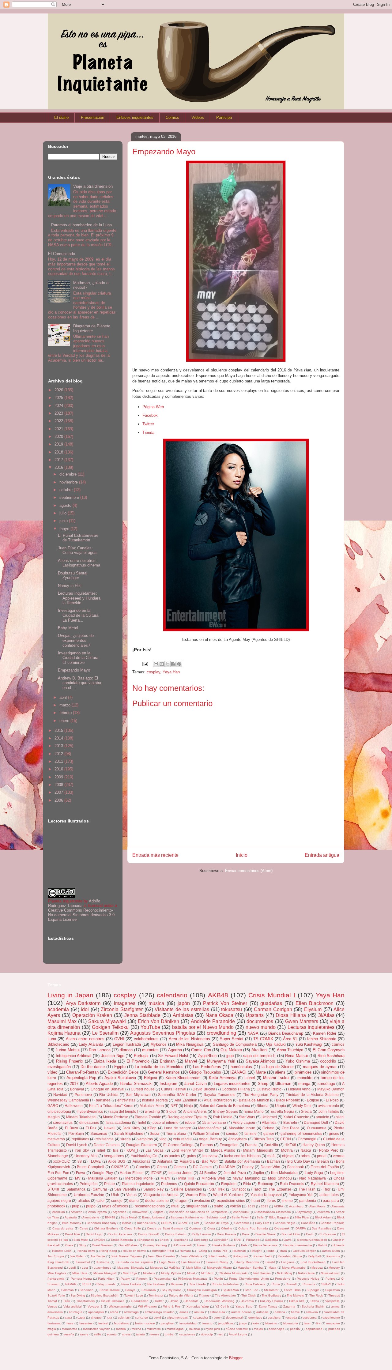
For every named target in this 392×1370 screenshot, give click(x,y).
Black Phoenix (288, 1100)
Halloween (74, 1106)
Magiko (53, 1117)
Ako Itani (259, 1050)
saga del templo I (124, 1111)
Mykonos (158, 1044)
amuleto (322, 1117)
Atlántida (269, 1122)
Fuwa (80, 1173)
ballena (280, 1312)
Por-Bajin (76, 1133)
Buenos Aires (146, 1223)
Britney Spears (225, 1111)
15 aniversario (214, 1122)
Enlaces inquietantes (134, 117)
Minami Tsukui (276, 1077)
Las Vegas (154, 1150)
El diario (61, 117)
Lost (85, 1267)
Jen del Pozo (235, 1173)
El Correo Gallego (178, 1145)
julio (63, 513)
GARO (52, 1106)
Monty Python (171, 1273)
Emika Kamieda (122, 1239)
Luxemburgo (102, 1267)
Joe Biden (77, 1256)
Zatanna (289, 1306)
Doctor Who (271, 1167)
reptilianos (80, 1139)
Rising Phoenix (69, 1061)
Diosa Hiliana (291, 1015)
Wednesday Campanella (68, 1100)
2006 (59, 800)
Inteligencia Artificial (74, 1055)
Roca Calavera (255, 1284)
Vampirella (332, 1301)
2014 (59, 738)
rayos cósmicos (115, 1206)
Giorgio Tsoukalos (205, 1072)
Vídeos (197, 117)
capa (68, 1317)
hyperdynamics (90, 1111)
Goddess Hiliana (236, 1089)
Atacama (323, 1212)
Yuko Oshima (297, 1061)
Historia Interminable (297, 1245)
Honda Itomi (86, 1250)
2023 (59, 413)
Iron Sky (82, 1150)
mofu (271, 1156)
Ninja (188, 1106)
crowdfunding (221, 1033)
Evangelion (229, 1145)
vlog (163, 1139)
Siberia (263, 1106)
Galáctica (271, 1239)
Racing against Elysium (187, 1117)
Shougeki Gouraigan (202, 1290)
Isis (116, 1150)
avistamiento (328, 1106)
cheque (96, 1317)
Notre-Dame (306, 1273)
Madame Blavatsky (130, 1267)
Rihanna (177, 1284)
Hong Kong (108, 1250)
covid (157, 1317)
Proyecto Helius (308, 1278)
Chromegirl (307, 1139)
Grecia (306, 1111)
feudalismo (121, 1323)
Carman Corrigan (273, 1009)
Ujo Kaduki (276, 1044)
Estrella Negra (282, 1111)
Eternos (206, 1145)
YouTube (150, 1027)
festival (103, 1323)
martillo (121, 1328)
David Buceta (204, 1089)
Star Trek (217, 1189)
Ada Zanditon (186, 1100)
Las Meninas (190, 1262)
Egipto (120, 1066)
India (270, 1250)
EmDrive (99, 1239)
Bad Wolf (209, 1161)
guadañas (271, 1003)
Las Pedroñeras (207, 1066)
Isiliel (100, 1150)
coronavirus (63, 1122)
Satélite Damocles (186, 1189)
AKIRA (278, 1206)
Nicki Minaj (284, 1273)
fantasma (54, 1323)
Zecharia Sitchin (313, 1306)
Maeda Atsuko (223, 1150)
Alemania (338, 1206)
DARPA (301, 1228)
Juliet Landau (217, 1256)
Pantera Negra (81, 1278)
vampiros (145, 1139)
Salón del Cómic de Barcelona (224, 1106)
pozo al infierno (166, 1122)
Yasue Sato (244, 1306)
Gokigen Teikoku (110, 1027)
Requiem (228, 1184)
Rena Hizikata (131, 1284)
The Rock (316, 1295)
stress (126, 1334)
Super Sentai (231, 1039)
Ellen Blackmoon (315, 1003)
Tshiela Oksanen (113, 1301)
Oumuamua (316, 1128)
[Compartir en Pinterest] (179, 664)
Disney (248, 1167)
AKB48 (218, 995)
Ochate (268, 1128)
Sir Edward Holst (173, 1055)
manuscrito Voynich (96, 1328)
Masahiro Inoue (242, 1128)
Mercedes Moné (139, 1178)
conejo (117, 1201)
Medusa (317, 1267)
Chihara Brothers (106, 1228)
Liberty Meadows (247, 1262)
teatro (218, 1206)
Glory (82, 1245)
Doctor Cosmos (106, 1145)
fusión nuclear (145, 1323)
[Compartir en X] (167, 664)
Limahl (270, 1262)
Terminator (156, 1295)
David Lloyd (94, 1234)
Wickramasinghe (120, 1306)
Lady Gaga (314, 1173)
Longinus (287, 1262)
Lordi (72, 1267)
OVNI (119, 1039)
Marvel (191, 1061)
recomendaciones (150, 1206)
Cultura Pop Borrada (253, 1228)
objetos (288, 1156)
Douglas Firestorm (141, 1145)
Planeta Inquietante (138, 1184)
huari (255, 1201)
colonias (124, 1317)
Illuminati (239, 1250)
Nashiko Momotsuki (233, 1273)
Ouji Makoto (231, 1050)
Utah (115, 1195)
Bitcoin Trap (263, 1139)
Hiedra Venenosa (265, 1245)
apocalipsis (96, 1312)
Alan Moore (317, 1206)
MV (78, 1178)
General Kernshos (164, 1072)
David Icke (72, 1234)
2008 (59, 784)
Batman (273, 1161)
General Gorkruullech (312, 1239)
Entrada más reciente (155, 855)
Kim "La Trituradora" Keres (111, 1106)
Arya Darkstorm (83, 1003)
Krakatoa (102, 1262)
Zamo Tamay (268, 1306)
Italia (283, 1250)
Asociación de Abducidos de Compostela (198, 1212)
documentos (260, 1021)
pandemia (307, 1201)
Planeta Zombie (148, 1117)
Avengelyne (90, 1217)
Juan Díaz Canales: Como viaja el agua (77, 550)
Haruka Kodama (223, 1245)
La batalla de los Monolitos (159, 1066)
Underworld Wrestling (220, 1301)
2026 (59, 390)
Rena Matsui (296, 1055)
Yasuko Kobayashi (266, 1195)
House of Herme (134, 1250)
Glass (69, 1245)
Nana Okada (219, 1015)
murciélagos (175, 1328)
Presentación (92, 117)
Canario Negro (285, 1223)
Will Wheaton (147, 1306)
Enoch (164, 1239)
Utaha (315, 1301)
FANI (237, 1239)
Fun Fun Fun (58, 1173)
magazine (333, 1323)
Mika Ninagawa (189, 1044)
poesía (295, 1328)
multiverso (154, 1328)
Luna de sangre (177, 1128)
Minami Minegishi (258, 1150)
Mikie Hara (79, 1273)
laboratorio (290, 1323)
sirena (125, 1139)
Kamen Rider (324, 1033)
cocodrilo (328, 1061)
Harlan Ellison (132, 1173)
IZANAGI (238, 1072)
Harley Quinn (314, 1145)
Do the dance (93, 1066)
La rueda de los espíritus (134, 1262)
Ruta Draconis (292, 1184)
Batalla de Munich (254, 1100)
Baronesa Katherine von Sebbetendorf (198, 1217)
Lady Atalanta (91, 1044)
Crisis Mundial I (271, 995)
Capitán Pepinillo (333, 1223)
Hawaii (109, 1128)
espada (291, 1317)
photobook (56, 1206)
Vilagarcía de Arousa (161, 1195)
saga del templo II (259, 1055)
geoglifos (167, 1323)
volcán (235, 1206)
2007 (59, 792)
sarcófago (326, 1083)
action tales (329, 1195)
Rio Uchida (108, 1095)
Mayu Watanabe (294, 1267)
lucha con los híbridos (242, 1156)
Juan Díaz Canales (161, 1256)
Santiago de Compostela (235, 1044)
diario (134, 1201)
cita (109, 1317)
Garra (288, 1239)
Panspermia (55, 1278)
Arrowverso (140, 1212)
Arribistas (183, 1015)
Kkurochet (83, 1262)
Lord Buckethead (313, 1262)
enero (64, 720)
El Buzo (71, 1128)
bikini (340, 1117)
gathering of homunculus (301, 1133)
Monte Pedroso (115, 1117)
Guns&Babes (128, 1245)
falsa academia (118, 1122)
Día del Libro (290, 1234)
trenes (154, 1334)
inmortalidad (188, 1323)
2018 (59, 452)
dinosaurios (89, 1122)
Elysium (313, 1009)
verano (339, 1156)
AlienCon (58, 1212)
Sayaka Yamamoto (219, 1095)
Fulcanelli (252, 1239)
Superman (332, 1290)
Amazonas (141, 1161)
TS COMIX (263, 1039)
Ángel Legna (238, 1334)
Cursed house (142, 1089)
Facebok (150, 415)
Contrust (195, 1228)
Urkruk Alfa (296, 1301)
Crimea (180, 1167)
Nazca (305, 1150)
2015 (59, 730)
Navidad (60, 1095)
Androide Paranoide (213, 1021)
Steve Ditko (292, 1290)
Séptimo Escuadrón (105, 1295)
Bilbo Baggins (279, 1217)
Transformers (85, 1301)
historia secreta (155, 1100)
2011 (59, 761)
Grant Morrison (102, 1245)
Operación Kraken (92, 1015)
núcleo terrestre (237, 1328)
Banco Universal (153, 1217)
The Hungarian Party (260, 1095)
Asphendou (241, 1212)
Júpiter (258, 1173)
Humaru (185, 1250)
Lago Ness (167, 1262)
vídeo (52, 1072)
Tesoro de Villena (181, 1295)
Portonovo (83, 1095)
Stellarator (271, 1290)
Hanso (201, 1245)
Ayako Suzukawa (120, 1077)
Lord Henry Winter (187, 1150)
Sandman (86, 1290)
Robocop (265, 1184)
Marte (261, 1072)
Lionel (249, 1077)
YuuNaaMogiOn (144, 1156)
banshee (103, 1100)
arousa (199, 1312)
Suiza (154, 1133)
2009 (59, 777)
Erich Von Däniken (158, 1021)
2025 (59, 397)
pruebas (334, 1328)
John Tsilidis (328, 1111)
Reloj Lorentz (105, 1284)
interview (209, 1156)
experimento (331, 1317)
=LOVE (95, 1161)
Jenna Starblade (142, 1015)
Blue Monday (71, 1223)
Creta (211, 1228)
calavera (312, 1312)
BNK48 (110, 1217)
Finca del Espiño (325, 1167)
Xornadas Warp (198, 1306)
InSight (256, 1250)
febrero (66, 712)
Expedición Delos (123, 1072)
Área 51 (290, 1039)
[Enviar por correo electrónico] (156, 664)
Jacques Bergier (304, 1250)
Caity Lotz (262, 1223)
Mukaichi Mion (152, 1106)
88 (79, 1161)
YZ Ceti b (222, 1306)
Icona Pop (220, 1250)
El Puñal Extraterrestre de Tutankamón (78, 538)
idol (85, 1009)
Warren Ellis (196, 1195)
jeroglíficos (225, 1323)
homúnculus (241, 1066)
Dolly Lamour (201, 1234)
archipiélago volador (159, 1312)
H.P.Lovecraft (182, 1245)
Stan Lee (251, 1290)
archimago (131, 1312)
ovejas (258, 1328)
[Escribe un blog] (162, 664)
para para (331, 1201)
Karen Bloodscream (183, 1077)
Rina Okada (197, 1284)
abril (63, 697)
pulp (75, 1206)
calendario (172, 995)
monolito (304, 1077)
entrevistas (126, 1100)
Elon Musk (81, 1239)
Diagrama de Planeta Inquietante (91, 328)
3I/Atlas (326, 1015)
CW (196, 1223)
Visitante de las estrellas (182, 1009)
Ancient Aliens (195, 1111)
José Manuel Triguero (126, 1256)
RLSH (86, 1284)
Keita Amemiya (222, 1077)
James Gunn (331, 1250)
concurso (141, 1317)
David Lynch (76, 1145)
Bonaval (77, 1089)
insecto (207, 1323)
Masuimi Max (62, 1021)
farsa (70, 1323)
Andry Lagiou (244, 1122)
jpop (230, 1055)
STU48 (53, 1189)
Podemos (169, 1184)
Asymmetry (304, 1212)
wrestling (152, 1111)
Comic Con (201, 1050)
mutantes (150, 1050)
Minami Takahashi (81, 1117)
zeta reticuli (182, 1139)
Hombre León (61, 1250)
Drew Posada (226, 1234)
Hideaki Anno (299, 1089)
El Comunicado (61, 253)
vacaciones (187, 1334)
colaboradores (146, 1039)
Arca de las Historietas (189, 1039)
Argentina (119, 1212)
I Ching (202, 1250)
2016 (59, 467)
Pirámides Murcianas (192, 1278)
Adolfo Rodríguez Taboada (74, 903)
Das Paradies (321, 1228)
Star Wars (247, 1117)
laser (307, 1323)
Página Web (153, 407)
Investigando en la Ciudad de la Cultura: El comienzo (79, 658)
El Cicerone (327, 1234)
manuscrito (69, 1328)
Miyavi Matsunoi (246, 1178)
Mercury (334, 1267)
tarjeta (140, 1334)
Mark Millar (193, 1267)
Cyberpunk (281, 1228)
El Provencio (138, 1061)
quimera (53, 1334)
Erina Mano (254, 1111)
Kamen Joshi (263, 1256)
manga (304, 1083)
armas (183, 1312)
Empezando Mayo (74, 670)
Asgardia (187, 1161)
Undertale (191, 1301)
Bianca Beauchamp (285, 1033)
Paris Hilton (106, 1278)
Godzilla (271, 1145)
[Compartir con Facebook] (173, 664)
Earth (310, 1234)
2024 (59, 405)
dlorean (126, 1050)
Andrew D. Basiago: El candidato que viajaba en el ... (79, 683)
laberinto (271, 1323)
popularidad (314, 1328)
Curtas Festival (173, 1089)
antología (75, 1312)
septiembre (69, 497)
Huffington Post (163, 1250)
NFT (174, 1106)
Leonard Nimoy (217, 1262)
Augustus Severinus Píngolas (162, 1033)
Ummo (174, 1301)
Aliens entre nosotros (85, 1039)
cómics (338, 1044)
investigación (59, 1066)
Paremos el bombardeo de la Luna (81, 225)
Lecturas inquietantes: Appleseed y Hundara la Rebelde (79, 598)
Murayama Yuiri (221, 1061)
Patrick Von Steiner (225, 1003)
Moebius (149, 1273)
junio (64, 520)
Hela (244, 1245)
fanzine (250, 1133)
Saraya (130, 1290)
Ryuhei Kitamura (325, 1184)
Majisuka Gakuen (103, 1178)
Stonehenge (57, 1156)
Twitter (148, 424)
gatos (191, 1156)
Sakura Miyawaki (107, 1021)
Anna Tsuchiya (290, 1050)
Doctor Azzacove (120, 1234)
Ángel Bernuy (210, 1139)
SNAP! (326, 1284)
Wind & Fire (171, 1306)
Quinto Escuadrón (199, 1184)
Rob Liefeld (222, 1117)
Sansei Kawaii (110, 1290)
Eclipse (313, 1100)
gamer (268, 1133)
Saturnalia (148, 1290)
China (162, 1167)
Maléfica (174, 1267)
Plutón (218, 1278)
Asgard (158, 1212)
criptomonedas (177, 1317)
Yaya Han (171, 672)
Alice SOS (116, 1161)
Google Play (102, 1173)
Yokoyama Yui (301, 1195)
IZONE (156, 1173)
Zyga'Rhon (207, 1055)
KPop (151, 1128)
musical (194, 1328)
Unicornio (247, 1301)
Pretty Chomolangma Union (249, 1278)
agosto (66, 505)
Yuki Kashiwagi (308, 1044)
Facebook (295, 1167)
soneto (112, 1334)
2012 (59, 753)
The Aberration (225, 1295)
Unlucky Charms (271, 1301)
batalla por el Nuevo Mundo (203, 1027)
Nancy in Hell (69, 585)
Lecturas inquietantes (311, 1027)
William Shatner (206, 1133)
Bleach (323, 1161)
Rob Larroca (99, 1050)
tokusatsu (231, 1009)
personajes (276, 1328)
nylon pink (212, 1328)
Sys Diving (77, 1295)
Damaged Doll (316, 1122)
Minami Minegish (105, 1273)
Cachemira (241, 1223)
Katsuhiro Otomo (290, 1256)
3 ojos (171, 1111)
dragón (181, 1201)
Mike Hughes (56, 1273)
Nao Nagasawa (312, 1178)
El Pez (90, 1128)
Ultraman (283, 1083)
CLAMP (183, 1223)
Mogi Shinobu (280, 1178)
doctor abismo (157, 1201)
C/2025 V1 (120, 1167)
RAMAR (70, 1284)
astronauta (217, 1312)
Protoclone (282, 1278)
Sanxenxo (98, 1133)
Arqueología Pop (81, 1077)
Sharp (263, 1083)
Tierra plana (176, 1133)
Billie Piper (302, 1217)
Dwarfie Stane (265, 1234)
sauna (84, 1334)
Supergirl (313, 1290)
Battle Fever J (241, 1217)
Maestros (156, 1267)
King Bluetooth (58, 1262)
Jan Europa (55, 1256)
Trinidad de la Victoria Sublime (312, 1095)
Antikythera (237, 1139)
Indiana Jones (180, 1173)
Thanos (204, 1295)
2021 (59, 429)
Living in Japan (70, 995)
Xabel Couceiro (296, 1117)
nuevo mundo (261, 1027)
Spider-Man (231, 1290)
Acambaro (296, 1206)
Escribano (181, 1239)
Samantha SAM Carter (177, 1095)
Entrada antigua (322, 855)
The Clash (248, 1295)
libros (271, 1201)
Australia (71, 1217)
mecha (136, 1328)
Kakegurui (240, 1256)
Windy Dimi (301, 1106)
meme (287, 1201)
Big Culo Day (298, 1161)
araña (114, 1312)
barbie (295, 1312)
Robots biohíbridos (225, 1284)
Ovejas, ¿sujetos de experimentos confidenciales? (76, 640)
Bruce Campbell (90, 1167)
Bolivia (126, 1223)
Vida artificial (72, 1306)
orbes (305, 1156)
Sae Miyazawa (138, 1095)
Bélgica (150, 1077)
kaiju (256, 1323)
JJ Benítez (208, 1173)
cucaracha (200, 1317)
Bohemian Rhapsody (101, 1223)
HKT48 (290, 1145)
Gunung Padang (155, 1245)
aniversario (55, 1312)
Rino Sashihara (331, 1055)
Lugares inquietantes (232, 1083)
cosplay (153, 672)
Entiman (167, 1061)
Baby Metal (68, 628)
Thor (326, 1189)
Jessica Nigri (112, 1055)
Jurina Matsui (67, 1050)
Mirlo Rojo (130, 1273)
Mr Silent (207, 1273)
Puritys (330, 1278)
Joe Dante (97, 1256)
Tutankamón (140, 1301)
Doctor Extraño (176, 1234)
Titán (66, 1301)
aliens (280, 1072)
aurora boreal (241, 1312)
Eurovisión (221, 1239)
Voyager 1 (95, 1306)
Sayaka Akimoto (260, 1061)
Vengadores (114, 1156)
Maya (272, 1267)
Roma (276, 1284)
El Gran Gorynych (329, 1050)
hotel (142, 1122)
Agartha (175, 1050)
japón (184, 1003)
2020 (59, 436)
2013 (59, 745)
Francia (251, 1145)
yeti (220, 1334)
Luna (51, 1039)
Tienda (148, 432)
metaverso (56, 1139)
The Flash (307, 1189)
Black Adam (323, 1217)
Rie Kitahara (156, 1284)
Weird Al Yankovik (228, 1195)
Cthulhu (226, 1228)
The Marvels (295, 1295)
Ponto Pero (328, 1150)
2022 (59, 421)
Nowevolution (330, 1273)
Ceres (84, 1228)
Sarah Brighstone (128, 1133)
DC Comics (202, 1167)
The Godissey (271, 1295)
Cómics (172, 117)
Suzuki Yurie (56, 1295)
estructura (310, 1317)
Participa (224, 117)
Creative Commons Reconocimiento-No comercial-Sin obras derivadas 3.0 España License (81, 915)
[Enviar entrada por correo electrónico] (144, 663)
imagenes (124, 1003)
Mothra (287, 1150)
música (156, 1003)
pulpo (91, 1206)
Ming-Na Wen (213, 1178)
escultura (274, 1317)
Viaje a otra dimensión (93, 186)
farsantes (85, 1323)
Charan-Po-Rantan (82, 1072)
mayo (64, 528)
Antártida (164, 1161)
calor (100, 1201)
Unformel (269, 1117)
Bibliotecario (58, 1044)
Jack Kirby (131, 1128)
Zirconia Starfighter (122, 1009)
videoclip (207, 1334)
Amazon (76, 1212)
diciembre (68, 474)
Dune (246, 1234)
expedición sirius (231, 1201)
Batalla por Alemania (242, 1161)
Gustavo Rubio (269, 1089)
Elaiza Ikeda (104, 1061)
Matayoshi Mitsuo (219, 1267)
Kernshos (333, 1256)
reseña (69, 1334)
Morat (191, 1273)
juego (243, 1323)
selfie (97, 1334)
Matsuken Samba (250, 1267)
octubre (66, 489)
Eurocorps (201, 1239)
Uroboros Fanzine (89, 1195)
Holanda (339, 1245)
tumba (169, 1334)
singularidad (196, 1206)
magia (51, 1328)
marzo (65, 705)
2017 (59, 459)
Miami (165, 1178)
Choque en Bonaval (107, 1089)
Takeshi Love (133, 1295)
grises (334, 1133)
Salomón (67, 1290)
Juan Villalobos (191, 1256)
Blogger (235, 1358)
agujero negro (59, 1201)
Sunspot (239, 1189)
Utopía (280, 1106)
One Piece (291, 1128)
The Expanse (280, 1189)
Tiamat (52, 1301)
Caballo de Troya (217, 1223)
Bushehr (290, 1122)
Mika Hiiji (186, 1178)
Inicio (241, 855)
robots (190, 1122)
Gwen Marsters (301, 1021)
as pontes (172, 1156)
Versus (52, 1306)
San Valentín (125, 1189)
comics (232, 1133)
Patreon (142, 1278)
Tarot (257, 1189)
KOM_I (132, 1150)
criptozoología (59, 1111)
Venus (131, 1195)
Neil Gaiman (262, 1273)
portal (321, 1156)
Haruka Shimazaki (136, 1083)
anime (335, 1306)
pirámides (303, 1072)
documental (234, 1317)
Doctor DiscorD (148, 1234)
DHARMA (227, 1167)
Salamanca (75, 1189)
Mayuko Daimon (331, 1089)
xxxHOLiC (61, 1161)
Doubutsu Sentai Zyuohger (72, 575)
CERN (285, 1139)
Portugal (141, 1055)
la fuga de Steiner (278, 1066)
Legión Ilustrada (127, 1044)
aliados (84, 1201)
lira (318, 1323)
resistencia (105, 1139)
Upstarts (255, 1015)
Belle (260, 1217)
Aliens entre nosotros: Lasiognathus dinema (79, 563)
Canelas (143, 1167)
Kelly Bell (314, 1256)
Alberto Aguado (99, 1083)
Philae (109, 1184)
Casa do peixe (63, 1228)
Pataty (125, 1278)
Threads (334, 1295)
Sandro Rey (153, 1189)
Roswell (291, 1284)
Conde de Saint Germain (165, 1228)
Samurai (100, 1189)
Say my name (171, 1290)
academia (58, 1009)
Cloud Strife (132, 1228)
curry (217, 1317)
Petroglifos (88, 1184)
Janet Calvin (195, 1083)
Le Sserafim (105, 1033)
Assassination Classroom (273, 1212)
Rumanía (309, 1284)
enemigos (255, 1317)
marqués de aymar (320, 1066)
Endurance (146, 1239)
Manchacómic (209, 1128)
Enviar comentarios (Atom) (249, 870)
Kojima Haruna (64, 1033)
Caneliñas (308, 1223)
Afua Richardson (218, 1100)
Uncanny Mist (85, 1156)
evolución (202, 1201)
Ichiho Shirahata (321, 1039)
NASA (252, 1033)
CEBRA (166, 1223)
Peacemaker (163, 1278)
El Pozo (332, 1100)
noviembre (69, 482)
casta (81, 1317)
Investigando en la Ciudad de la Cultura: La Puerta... (79, 615)
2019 (59, 444)
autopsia (262, 1312)
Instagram (168, 1083)
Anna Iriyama (97, 1212)
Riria (247, 1184)
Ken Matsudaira (284, 1173)
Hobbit (322, 1245)
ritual (175, 1206)
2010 (59, 769)
